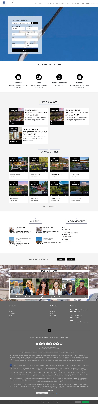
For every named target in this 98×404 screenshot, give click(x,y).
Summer (65, 239)
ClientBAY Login (54, 337)
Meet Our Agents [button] (60, 3)
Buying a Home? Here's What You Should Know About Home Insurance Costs (20, 232)
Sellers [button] (52, 3)
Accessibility (39, 337)
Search (27, 50)
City (52, 313)
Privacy (32, 337)
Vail (64, 227)
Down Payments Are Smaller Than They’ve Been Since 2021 (47, 232)
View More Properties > (49, 206)
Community (66, 229)
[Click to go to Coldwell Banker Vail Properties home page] (5, 3)
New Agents (66, 234)
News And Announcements (70, 232)
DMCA (46, 337)
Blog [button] (83, 3)
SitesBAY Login (64, 337)
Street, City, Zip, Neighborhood (20, 20)
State (53, 309)
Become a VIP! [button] (94, 3)
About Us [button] (68, 3)
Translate (59, 393)
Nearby (35, 23)
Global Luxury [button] (76, 3)
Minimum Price (16, 26)
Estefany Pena (22, 227)
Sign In (70, 259)
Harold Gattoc (50, 238)
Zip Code (54, 315)
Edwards (13, 313)
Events (65, 231)
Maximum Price (30, 26)
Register (60, 259)
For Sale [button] (40, 3)
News (64, 238)
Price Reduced (30, 43)
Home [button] (35, 3)
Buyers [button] (46, 3)
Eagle (12, 311)
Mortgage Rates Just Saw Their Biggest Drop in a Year (48, 242)
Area (53, 318)
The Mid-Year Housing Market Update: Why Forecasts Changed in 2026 (19, 244)
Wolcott (12, 317)
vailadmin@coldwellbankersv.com (79, 322)
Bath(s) (28, 32)
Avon (12, 309)
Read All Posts (67, 241)
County (53, 311)
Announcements (67, 236)
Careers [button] (87, 3)
